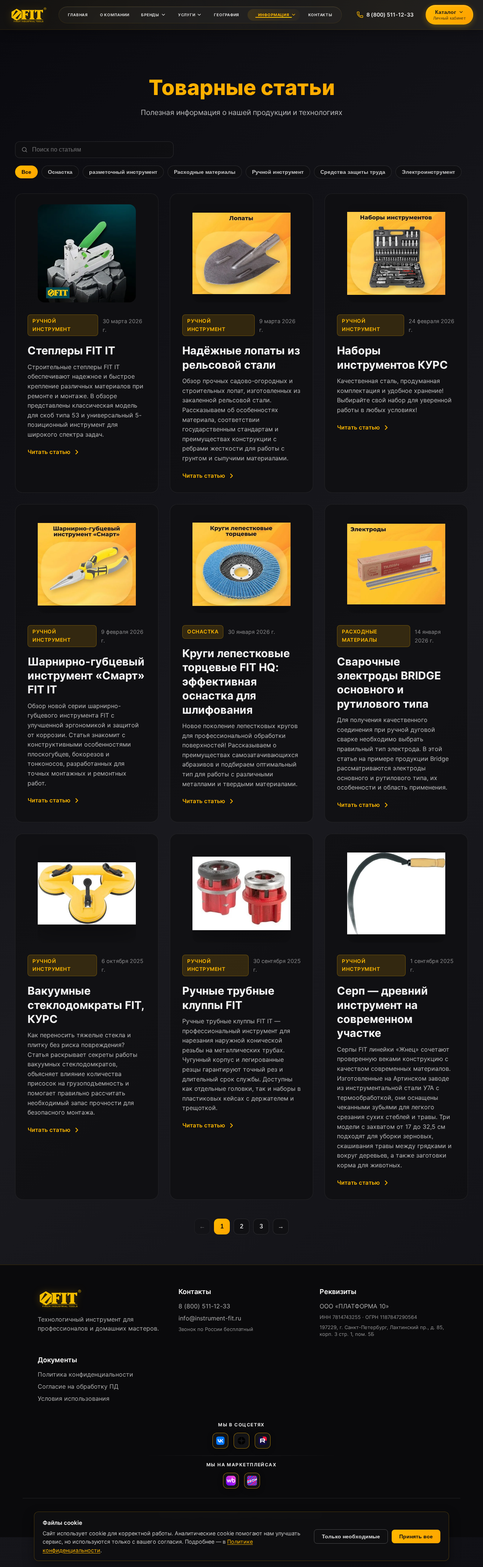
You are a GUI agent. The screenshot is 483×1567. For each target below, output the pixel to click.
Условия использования (73, 1398)
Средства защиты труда (352, 172)
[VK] (220, 1441)
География (226, 14)
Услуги (186, 14)
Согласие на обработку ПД (78, 1386)
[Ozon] (252, 1481)
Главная (78, 14)
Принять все (416, 1536)
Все (26, 172)
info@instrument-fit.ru (209, 1318)
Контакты (320, 14)
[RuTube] (263, 1441)
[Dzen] (241, 1441)
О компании (114, 14)
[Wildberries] (231, 1481)
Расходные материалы (204, 172)
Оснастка (60, 172)
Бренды (150, 14)
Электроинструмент (428, 172)
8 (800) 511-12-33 (204, 1306)
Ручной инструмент (278, 172)
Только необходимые (351, 1536)
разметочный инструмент (123, 172)
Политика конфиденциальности (85, 1374)
